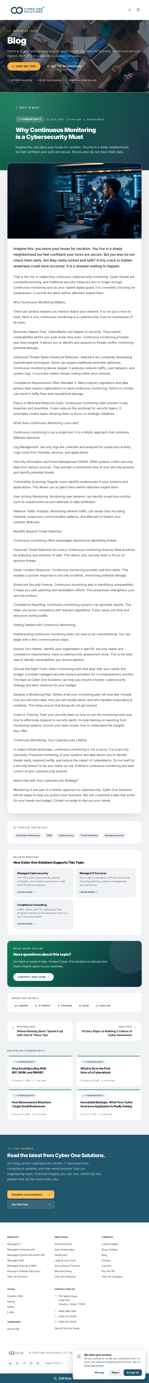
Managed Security (114, 835)
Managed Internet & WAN (22, 1265)
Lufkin (10, 1312)
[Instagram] (31, 1363)
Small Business (63, 1244)
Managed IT (14, 1244)
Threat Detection (89, 835)
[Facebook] (24, 1363)
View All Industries (65, 1276)
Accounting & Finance (67, 1265)
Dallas (10, 1306)
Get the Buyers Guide (66, 66)
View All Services (17, 1276)
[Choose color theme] (129, 10)
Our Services (20, 1204)
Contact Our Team (32, 977)
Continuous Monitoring (28, 835)
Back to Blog (29, 107)
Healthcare (61, 1255)
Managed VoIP (15, 1260)
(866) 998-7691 (26, 66)
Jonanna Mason (95, 119)
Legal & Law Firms (65, 1260)
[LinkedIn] (10, 1363)
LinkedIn (23, 1005)
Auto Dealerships (64, 1249)
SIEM (49, 835)
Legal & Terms (53, 1363)
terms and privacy (94, 1365)
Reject (115, 1372)
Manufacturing (63, 1271)
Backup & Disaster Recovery (24, 1271)
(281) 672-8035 (67, 1316)
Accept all (133, 1372)
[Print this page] (38, 1363)
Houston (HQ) (15, 1296)
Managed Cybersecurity (21, 1249)
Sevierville (13, 1328)
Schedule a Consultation (27, 1194)
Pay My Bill (108, 1271)
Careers (106, 1265)
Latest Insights (110, 1244)
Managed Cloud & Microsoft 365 (26, 1255)
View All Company (112, 1276)
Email (86, 1005)
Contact (106, 1260)
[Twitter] (17, 1363)
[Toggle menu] (138, 9)
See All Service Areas (67, 1328)
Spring (11, 1301)
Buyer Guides (109, 1249)
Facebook (66, 1005)
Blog (104, 1255)
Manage (99, 1372)
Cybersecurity (66, 835)
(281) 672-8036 (67, 1321)
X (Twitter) (44, 1005)
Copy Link (104, 1005)
